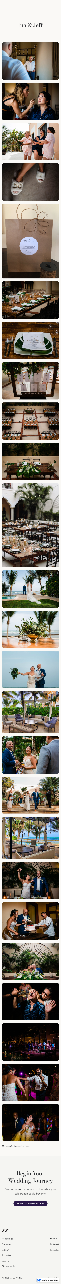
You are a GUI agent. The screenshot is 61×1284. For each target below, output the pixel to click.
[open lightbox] (30, 61)
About (5, 1249)
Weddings (7, 1238)
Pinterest (54, 1244)
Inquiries (6, 1255)
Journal (6, 1260)
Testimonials (8, 1266)
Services (6, 1244)
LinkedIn (54, 1249)
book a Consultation (30, 1203)
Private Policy (53, 1278)
